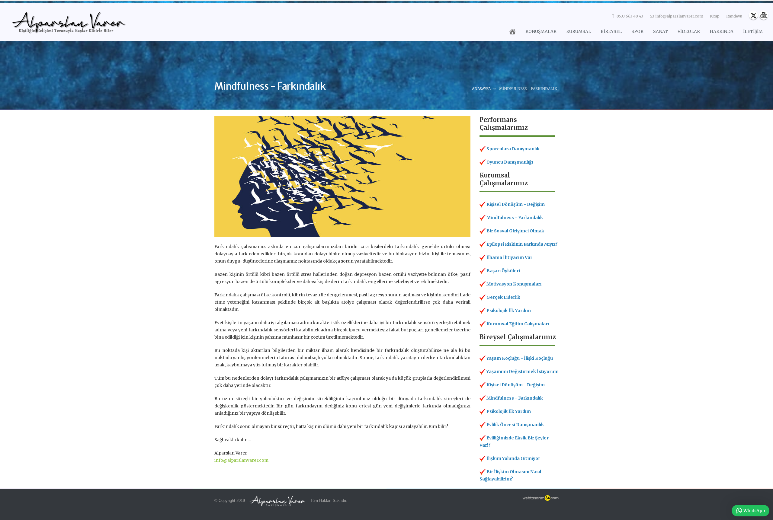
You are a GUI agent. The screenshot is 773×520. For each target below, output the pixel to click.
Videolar (689, 31)
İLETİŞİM (753, 31)
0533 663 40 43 (629, 16)
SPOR (637, 31)
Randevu (734, 16)
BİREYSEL (611, 31)
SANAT (660, 31)
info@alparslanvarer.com (679, 16)
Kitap (715, 16)
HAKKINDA (721, 31)
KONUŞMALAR (540, 31)
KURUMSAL (578, 31)
